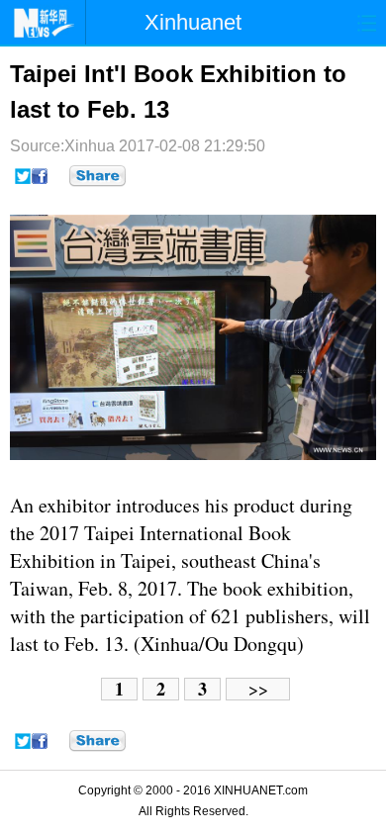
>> (258, 689)
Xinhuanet (193, 22)
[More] (97, 176)
